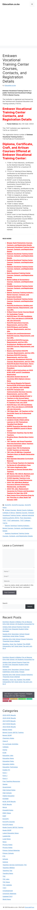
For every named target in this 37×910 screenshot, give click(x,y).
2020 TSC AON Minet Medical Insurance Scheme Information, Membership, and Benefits (18, 485)
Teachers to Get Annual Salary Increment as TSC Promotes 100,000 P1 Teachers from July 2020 (20, 400)
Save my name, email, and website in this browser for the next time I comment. (18, 586)
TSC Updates (7, 885)
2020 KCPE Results (9, 715)
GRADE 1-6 (22, 699)
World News (7, 899)
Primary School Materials (11, 850)
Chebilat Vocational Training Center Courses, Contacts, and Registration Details (20, 288)
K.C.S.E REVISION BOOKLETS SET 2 (19, 396)
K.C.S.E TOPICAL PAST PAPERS (18, 387)
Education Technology (10, 767)
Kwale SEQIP (7, 830)
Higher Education (8, 796)
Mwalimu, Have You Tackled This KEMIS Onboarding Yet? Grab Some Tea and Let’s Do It (17, 646)
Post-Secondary (25, 518)
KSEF (4, 816)
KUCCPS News (8, 824)
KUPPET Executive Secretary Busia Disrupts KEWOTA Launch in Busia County (19, 428)
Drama (5, 750)
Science (5, 862)
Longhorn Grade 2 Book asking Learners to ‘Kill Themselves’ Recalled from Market (18, 422)
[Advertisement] (18, 27)
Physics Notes (7, 845)
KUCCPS (8, 505)
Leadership (6, 836)
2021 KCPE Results (9, 721)
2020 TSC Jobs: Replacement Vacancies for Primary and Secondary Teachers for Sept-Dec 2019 (20, 491)
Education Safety (8, 764)
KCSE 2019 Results (9, 801)
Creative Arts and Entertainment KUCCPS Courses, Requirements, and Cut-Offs (20, 336)
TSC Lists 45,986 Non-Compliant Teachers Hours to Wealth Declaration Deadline (20, 454)
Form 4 (5, 778)
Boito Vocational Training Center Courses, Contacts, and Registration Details (20, 275)
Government (7, 787)
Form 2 (5, 775)
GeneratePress (29, 907)
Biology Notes (7, 729)
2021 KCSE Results (9, 724)
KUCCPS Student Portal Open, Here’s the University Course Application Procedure (20, 366)
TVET (4, 520)
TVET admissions (13, 520)
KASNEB (5, 701)
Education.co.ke (11, 4)
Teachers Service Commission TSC (15, 865)
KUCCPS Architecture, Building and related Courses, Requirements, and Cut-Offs (20, 308)
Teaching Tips (7, 870)
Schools (5, 859)
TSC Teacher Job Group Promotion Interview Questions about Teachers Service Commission (20, 444)
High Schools (7, 793)
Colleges (6, 747)
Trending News (8, 873)
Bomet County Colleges (25, 510)
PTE (10, 701)
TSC (4, 876)
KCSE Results (7, 804)
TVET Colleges (25, 520)
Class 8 (5, 741)
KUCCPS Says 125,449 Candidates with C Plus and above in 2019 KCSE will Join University (20, 318)
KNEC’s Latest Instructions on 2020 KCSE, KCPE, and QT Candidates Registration (20, 372)
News (5, 842)
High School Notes (9, 790)
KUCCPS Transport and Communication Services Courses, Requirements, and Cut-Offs (19, 392)
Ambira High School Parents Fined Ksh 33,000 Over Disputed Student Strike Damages (16, 629)
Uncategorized (8, 891)
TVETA (5, 523)
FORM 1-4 (6, 699)
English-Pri (6, 770)
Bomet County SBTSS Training (13, 732)
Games (5, 784)
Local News (7, 839)
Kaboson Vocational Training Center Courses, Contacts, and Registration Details (20, 256)
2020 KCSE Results (9, 718)
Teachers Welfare (9, 868)
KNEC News (7, 813)
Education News (8, 758)
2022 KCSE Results (9, 727)
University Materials (9, 893)
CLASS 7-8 (14, 699)
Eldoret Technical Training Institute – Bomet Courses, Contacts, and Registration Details (20, 295)
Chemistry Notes (8, 738)
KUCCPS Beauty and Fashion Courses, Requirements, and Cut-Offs (19, 329)
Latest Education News (11, 833)
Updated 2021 (7, 896)
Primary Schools (8, 853)
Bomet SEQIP (7, 735)
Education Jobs (8, 755)
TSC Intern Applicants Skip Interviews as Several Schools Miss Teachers (19, 469)
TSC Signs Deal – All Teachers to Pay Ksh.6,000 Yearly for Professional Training (20, 413)
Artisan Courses (10, 510)
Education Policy (8, 761)
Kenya (5, 807)
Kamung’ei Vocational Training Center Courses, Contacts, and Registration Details (20, 249)
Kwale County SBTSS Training (13, 827)
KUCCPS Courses (18, 505)
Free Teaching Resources (11, 781)
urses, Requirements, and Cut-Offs (21, 361)
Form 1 (5, 773)
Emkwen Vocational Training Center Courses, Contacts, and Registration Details (20, 301)
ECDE (4, 752)
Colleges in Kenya (9, 513)
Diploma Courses (21, 513)
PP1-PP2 (29, 699)
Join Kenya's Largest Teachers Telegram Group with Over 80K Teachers (18, 695)
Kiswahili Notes (8, 810)
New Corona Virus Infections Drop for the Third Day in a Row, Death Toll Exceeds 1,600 (20, 498)
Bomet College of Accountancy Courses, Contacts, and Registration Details (20, 282)
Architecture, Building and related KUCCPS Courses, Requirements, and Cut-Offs (20, 346)
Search (5, 603)
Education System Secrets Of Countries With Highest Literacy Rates (18, 379)
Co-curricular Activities (10, 744)
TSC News (6, 882)
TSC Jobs (6, 879)
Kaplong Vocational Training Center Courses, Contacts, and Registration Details (20, 262)
